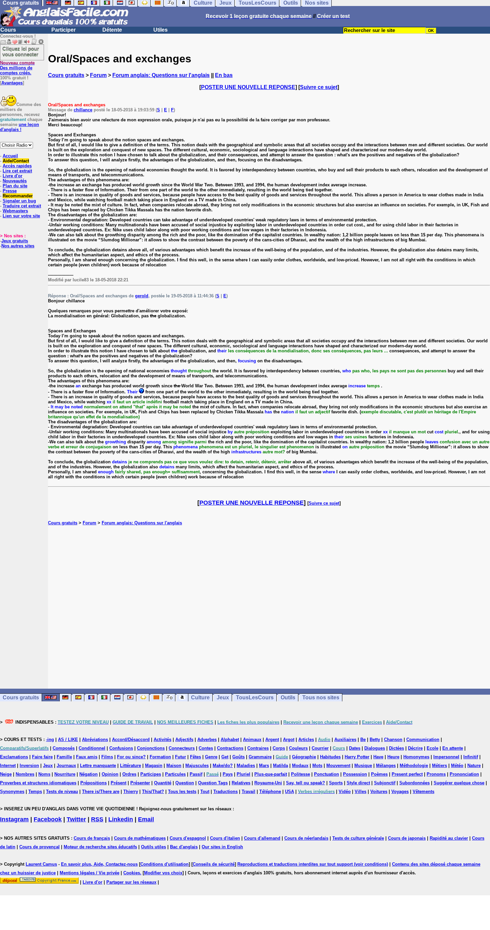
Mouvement (338, 765)
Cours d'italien (225, 838)
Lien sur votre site (21, 215)
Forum (98, 75)
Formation (160, 756)
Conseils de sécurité (214, 864)
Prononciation (464, 774)
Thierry (130, 791)
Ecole (432, 748)
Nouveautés (15, 180)
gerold (141, 295)
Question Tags (213, 782)
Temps (35, 791)
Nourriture (64, 774)
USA (289, 791)
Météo (457, 765)
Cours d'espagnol (188, 838)
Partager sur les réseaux (131, 882)
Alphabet (230, 739)
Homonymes (416, 756)
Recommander (18, 195)
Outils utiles (153, 846)
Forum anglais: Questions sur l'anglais (161, 75)
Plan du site (15, 185)
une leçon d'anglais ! (19, 127)
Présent (118, 782)
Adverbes (207, 739)
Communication (422, 739)
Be (363, 739)
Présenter (140, 782)
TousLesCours (255, 697)
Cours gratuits (66, 75)
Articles (306, 739)
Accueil (10, 155)
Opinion (110, 774)
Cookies (131, 872)
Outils (288, 697)
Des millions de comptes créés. (17, 67)
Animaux (252, 739)
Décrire (415, 748)
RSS (97, 819)
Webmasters (15, 210)
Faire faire (42, 756)
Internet (8, 765)
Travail (248, 791)
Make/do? (223, 765)
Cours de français (92, 838)
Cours (8, 30)
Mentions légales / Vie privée (89, 872)
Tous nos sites (320, 697)
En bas (224, 75)
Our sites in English (222, 846)
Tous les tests (182, 791)
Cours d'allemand (262, 838)
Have (378, 756)
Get (224, 756)
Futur (180, 756)
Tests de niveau (62, 791)
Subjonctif (384, 782)
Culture (200, 697)
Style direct (358, 782)
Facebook (48, 819)
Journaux (66, 765)
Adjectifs (184, 739)
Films (107, 756)
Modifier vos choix (163, 872)
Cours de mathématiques (140, 838)
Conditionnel (92, 748)
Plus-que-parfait (270, 774)
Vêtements (423, 791)
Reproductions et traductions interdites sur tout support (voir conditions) (312, 864)
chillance (83, 109)
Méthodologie (414, 765)
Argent (272, 739)
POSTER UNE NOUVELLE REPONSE (248, 87)
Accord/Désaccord (131, 739)
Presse (10, 190)
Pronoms (436, 774)
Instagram (14, 819)
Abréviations (95, 739)
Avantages (12, 82)
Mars (264, 765)
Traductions (225, 791)
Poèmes (379, 774)
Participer (63, 30)
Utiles (160, 30)
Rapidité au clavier (449, 838)
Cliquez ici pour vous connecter (20, 51)
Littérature (130, 765)
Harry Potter (357, 756)
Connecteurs (182, 748)
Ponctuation (326, 774)
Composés (64, 748)
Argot (288, 739)
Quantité (162, 782)
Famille (64, 756)
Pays (228, 774)
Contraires (258, 748)
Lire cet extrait (17, 170)
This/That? (153, 791)
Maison (173, 765)
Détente (112, 30)
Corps (279, 748)
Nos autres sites (17, 245)
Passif (196, 774)
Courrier (320, 748)
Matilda (280, 765)
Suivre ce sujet (318, 87)
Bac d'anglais (184, 846)
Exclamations (14, 756)
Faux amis (86, 756)
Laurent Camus (41, 864)
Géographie (304, 756)
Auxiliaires (345, 739)
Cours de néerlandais (306, 838)
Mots (317, 765)
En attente (452, 748)
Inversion (29, 765)
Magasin (153, 765)
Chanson (393, 739)
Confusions (121, 748)
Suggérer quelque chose (459, 782)
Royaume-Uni (268, 782)
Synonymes (12, 791)
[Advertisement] (269, 607)
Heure (393, 756)
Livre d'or (12, 175)
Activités (162, 739)
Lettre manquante (98, 765)
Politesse (300, 774)
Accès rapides (17, 165)
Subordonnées (414, 782)
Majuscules (197, 765)
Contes (206, 748)
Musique (363, 765)
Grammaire (260, 756)
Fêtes (195, 756)
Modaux (300, 765)
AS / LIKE (68, 739)
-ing (50, 739)
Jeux (223, 697)
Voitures (378, 791)
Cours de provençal (39, 846)
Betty (375, 739)
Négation (88, 774)
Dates (354, 748)
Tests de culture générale (358, 838)
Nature (474, 765)
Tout (204, 791)
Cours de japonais (407, 838)
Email (146, 819)
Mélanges (386, 765)
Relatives (241, 782)
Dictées (396, 748)
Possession (355, 774)
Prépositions (93, 782)
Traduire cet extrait (22, 205)
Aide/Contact (16, 160)
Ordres (129, 774)
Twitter (76, 819)
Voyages (400, 791)
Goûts (238, 756)
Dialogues (374, 748)
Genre (211, 756)
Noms (44, 774)
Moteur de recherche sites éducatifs (100, 846)
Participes (150, 774)
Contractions (230, 748)
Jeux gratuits (14, 240)
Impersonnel (446, 756)
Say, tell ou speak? (305, 782)
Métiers (439, 765)
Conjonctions (151, 748)
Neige (6, 774)
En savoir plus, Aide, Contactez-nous (99, 864)
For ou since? (131, 756)
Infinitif (470, 756)
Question (184, 782)
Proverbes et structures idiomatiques (38, 782)
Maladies (246, 765)
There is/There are (100, 791)
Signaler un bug (19, 200)
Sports (336, 782)
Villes (360, 791)
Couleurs (298, 748)
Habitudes (330, 756)
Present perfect (407, 774)
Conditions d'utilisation (164, 864)
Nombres (25, 774)
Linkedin (120, 819)
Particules (175, 774)
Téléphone (270, 791)
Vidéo (345, 791)
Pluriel (243, 774)
